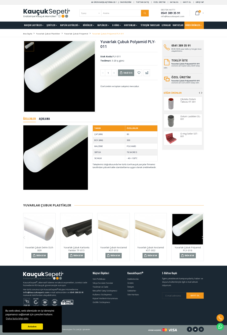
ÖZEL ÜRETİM (159, 2)
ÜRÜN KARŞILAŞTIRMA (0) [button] (104, 2)
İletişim (130, 286)
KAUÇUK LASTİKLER (33, 25)
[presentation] (199, 92)
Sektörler (131, 290)
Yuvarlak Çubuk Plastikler (48, 33)
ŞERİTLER (51, 25)
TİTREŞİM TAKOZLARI (150, 25)
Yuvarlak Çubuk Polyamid (76, 33)
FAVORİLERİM (125, 2)
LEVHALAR (166, 25)
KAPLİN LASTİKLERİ (69, 25)
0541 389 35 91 (181, 45)
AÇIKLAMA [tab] (44, 119)
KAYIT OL (187, 2)
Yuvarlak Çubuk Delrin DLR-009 (39, 249)
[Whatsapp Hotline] (220, 326)
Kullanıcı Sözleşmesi (102, 294)
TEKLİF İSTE (179, 60)
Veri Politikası (99, 279)
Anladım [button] (32, 326)
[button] (199, 13)
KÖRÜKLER (87, 25)
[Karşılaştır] (147, 72)
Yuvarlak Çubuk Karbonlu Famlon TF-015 (76, 249)
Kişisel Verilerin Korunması (105, 298)
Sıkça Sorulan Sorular (103, 283)
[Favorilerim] (139, 72)
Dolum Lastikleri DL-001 (190, 118)
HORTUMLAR (130, 25)
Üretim (130, 283)
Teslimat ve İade (100, 286)
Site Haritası (133, 294)
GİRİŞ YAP (200, 2)
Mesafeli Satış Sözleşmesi (105, 290)
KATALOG (174, 2)
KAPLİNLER (102, 25)
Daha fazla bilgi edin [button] (17, 318)
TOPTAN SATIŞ (142, 2)
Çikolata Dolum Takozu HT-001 (188, 100)
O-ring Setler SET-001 (189, 135)
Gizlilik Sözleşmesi (101, 302)
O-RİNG (115, 25)
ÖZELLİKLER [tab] (29, 119)
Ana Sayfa (27, 33)
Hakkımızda (133, 279)
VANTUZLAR (178, 25)
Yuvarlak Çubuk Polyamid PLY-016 (188, 249)
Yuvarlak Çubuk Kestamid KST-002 (150, 249)
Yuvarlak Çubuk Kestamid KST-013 (113, 249)
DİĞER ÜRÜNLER (192, 25)
